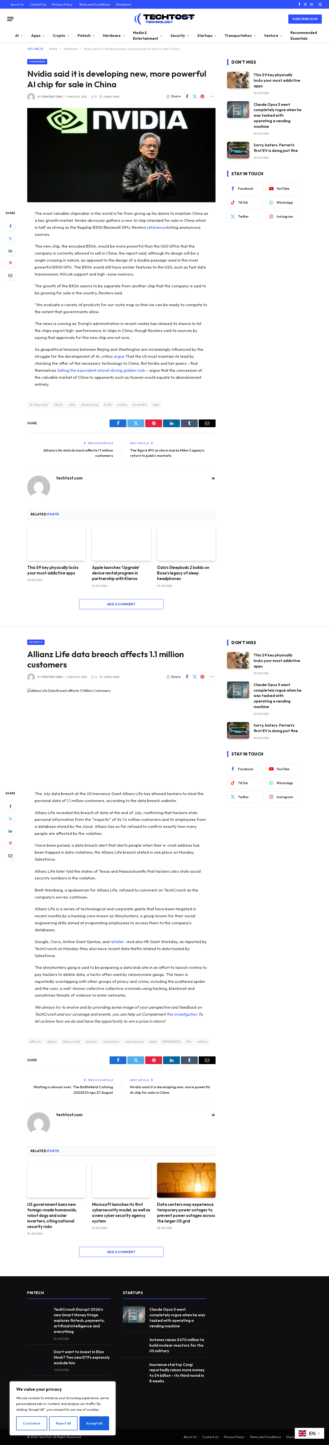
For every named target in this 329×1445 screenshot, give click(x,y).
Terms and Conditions (94, 4)
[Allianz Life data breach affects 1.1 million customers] (121, 735)
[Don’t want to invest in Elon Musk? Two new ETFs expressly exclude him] (38, 1357)
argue (119, 356)
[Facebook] (10, 226)
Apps (35, 35)
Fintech (84, 35)
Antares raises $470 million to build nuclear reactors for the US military (176, 1345)
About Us (17, 4)
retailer (117, 941)
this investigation (182, 1014)
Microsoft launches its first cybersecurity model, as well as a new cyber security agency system (121, 1212)
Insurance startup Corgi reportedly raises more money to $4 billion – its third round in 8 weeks (176, 1373)
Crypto (59, 35)
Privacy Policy (62, 4)
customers (111, 1041)
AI (17, 35)
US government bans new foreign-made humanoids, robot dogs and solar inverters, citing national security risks (52, 1215)
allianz (52, 1041)
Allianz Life (71, 1041)
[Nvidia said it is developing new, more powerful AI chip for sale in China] (121, 155)
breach (91, 1041)
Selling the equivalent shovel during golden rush (101, 370)
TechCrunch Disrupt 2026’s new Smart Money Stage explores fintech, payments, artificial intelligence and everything (79, 1320)
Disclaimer (124, 4)
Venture (271, 35)
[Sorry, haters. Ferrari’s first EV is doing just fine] (238, 150)
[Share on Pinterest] (202, 96)
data (153, 1041)
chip (72, 404)
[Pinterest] (10, 263)
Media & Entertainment (145, 35)
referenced (157, 227)
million (202, 1041)
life (188, 1041)
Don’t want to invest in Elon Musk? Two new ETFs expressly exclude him (82, 1357)
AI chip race (39, 404)
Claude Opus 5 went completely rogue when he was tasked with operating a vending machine (278, 115)
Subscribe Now (305, 19)
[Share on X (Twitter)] (194, 96)
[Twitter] (10, 238)
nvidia (122, 404)
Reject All (63, 1423)
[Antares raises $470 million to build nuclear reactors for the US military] (134, 1345)
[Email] (10, 275)
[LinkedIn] (10, 251)
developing (89, 404)
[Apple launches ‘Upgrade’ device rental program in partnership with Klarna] (121, 543)
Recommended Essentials (303, 35)
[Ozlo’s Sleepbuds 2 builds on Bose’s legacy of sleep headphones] (186, 543)
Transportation (238, 35)
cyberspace (134, 1041)
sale (155, 404)
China (58, 404)
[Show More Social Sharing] (212, 96)
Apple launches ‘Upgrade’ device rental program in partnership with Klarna (116, 573)
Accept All (94, 1423)
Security (178, 35)
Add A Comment (121, 604)
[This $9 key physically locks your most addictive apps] (56, 543)
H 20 (108, 404)
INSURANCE (171, 1041)
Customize (31, 1423)
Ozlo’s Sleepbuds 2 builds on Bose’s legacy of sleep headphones (183, 573)
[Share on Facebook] (187, 96)
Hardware (112, 35)
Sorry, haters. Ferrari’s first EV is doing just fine (276, 147)
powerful (139, 404)
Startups (204, 35)
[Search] (320, 4)
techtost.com (52, 96)
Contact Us (38, 4)
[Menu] (10, 19)
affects (35, 1041)
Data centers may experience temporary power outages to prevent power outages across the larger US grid (186, 1212)
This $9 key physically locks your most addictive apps (53, 570)
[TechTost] (164, 19)
